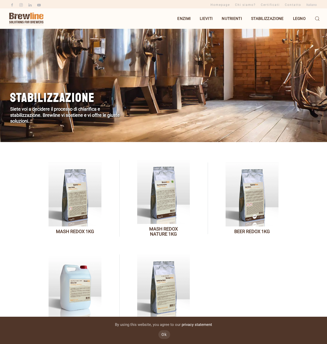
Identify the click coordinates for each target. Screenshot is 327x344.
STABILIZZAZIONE (267, 18)
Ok (164, 334)
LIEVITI (206, 18)
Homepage (220, 5)
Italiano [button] (311, 5)
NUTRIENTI (232, 18)
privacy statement (197, 324)
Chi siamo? (245, 5)
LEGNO (299, 18)
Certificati (270, 5)
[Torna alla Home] (27, 18)
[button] (317, 18)
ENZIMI (184, 18)
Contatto (293, 5)
